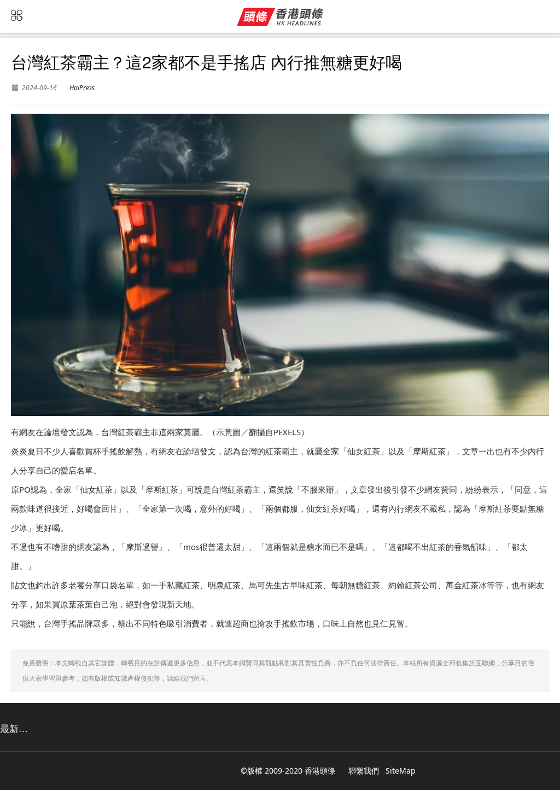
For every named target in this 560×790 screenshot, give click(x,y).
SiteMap (401, 770)
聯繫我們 (363, 770)
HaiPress (82, 87)
